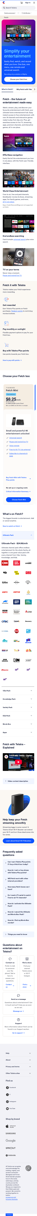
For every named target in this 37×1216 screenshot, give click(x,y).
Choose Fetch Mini (19, 500)
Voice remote (14, 446)
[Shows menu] (34, 2)
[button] (9, 1214)
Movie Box (7, 724)
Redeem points (17, 311)
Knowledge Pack (9, 699)
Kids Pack (6, 716)
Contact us (9, 985)
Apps (5, 732)
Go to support (17, 1033)
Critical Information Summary (17, 491)
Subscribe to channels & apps (18, 454)
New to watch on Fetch (11, 526)
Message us (17, 1011)
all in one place (8, 202)
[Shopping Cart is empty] (21, 2)
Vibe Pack (6, 691)
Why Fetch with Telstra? (25, 89)
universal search (19, 239)
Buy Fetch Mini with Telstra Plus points (16, 478)
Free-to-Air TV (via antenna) (20, 449)
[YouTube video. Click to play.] (18, 762)
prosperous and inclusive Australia (12, 1198)
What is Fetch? (7, 89)
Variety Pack (7, 707)
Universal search (15, 438)
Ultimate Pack (8, 535)
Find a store (27, 985)
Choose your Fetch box (18, 79)
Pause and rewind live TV (12, 275)
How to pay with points (11, 360)
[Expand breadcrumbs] (18, 13)
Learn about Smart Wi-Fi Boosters (18, 841)
